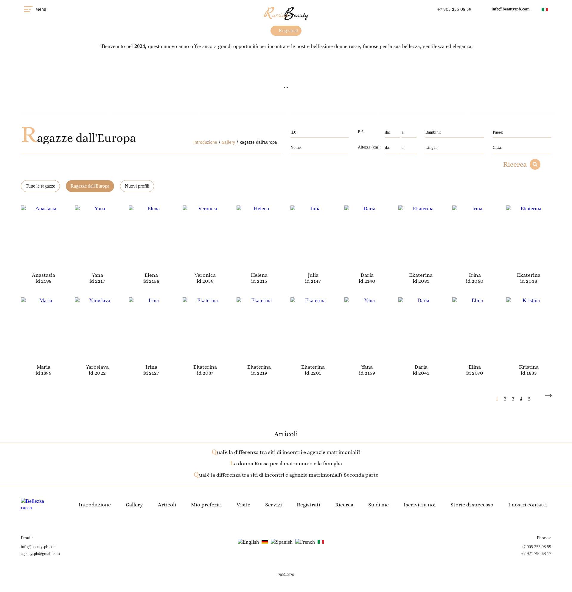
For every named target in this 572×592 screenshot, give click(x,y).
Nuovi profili (137, 185)
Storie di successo (471, 505)
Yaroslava (97, 367)
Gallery (228, 142)
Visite (243, 505)
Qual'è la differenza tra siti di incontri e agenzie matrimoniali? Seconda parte (286, 475)
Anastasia (43, 275)
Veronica (205, 275)
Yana (97, 275)
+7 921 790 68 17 (536, 553)
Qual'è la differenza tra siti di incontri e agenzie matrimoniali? (286, 452)
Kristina (529, 367)
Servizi (273, 505)
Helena (259, 275)
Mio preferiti (206, 505)
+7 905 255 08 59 (454, 9)
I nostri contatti (527, 505)
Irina (475, 275)
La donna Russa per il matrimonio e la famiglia (286, 463)
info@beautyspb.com (511, 9)
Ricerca (515, 164)
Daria (367, 275)
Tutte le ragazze (40, 185)
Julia (313, 275)
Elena (151, 275)
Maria (43, 367)
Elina (475, 367)
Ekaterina (421, 275)
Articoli (167, 505)
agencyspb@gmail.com (40, 553)
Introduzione (205, 142)
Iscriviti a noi (420, 505)
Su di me (378, 505)
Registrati (288, 30)
